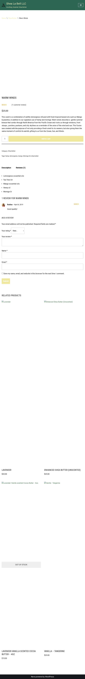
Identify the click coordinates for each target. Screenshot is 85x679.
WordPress (49, 677)
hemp (7, 156)
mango (20, 156)
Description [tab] (6, 168)
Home (4, 18)
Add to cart (46, 139)
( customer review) (19, 105)
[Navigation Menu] (80, 5)
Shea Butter (12, 18)
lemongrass (13, 156)
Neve (33, 677)
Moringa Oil (27, 156)
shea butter (34, 156)
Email (4, 262)
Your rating (6, 231)
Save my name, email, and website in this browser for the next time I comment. (34, 274)
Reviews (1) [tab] (20, 168)
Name (4, 251)
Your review (7, 236)
